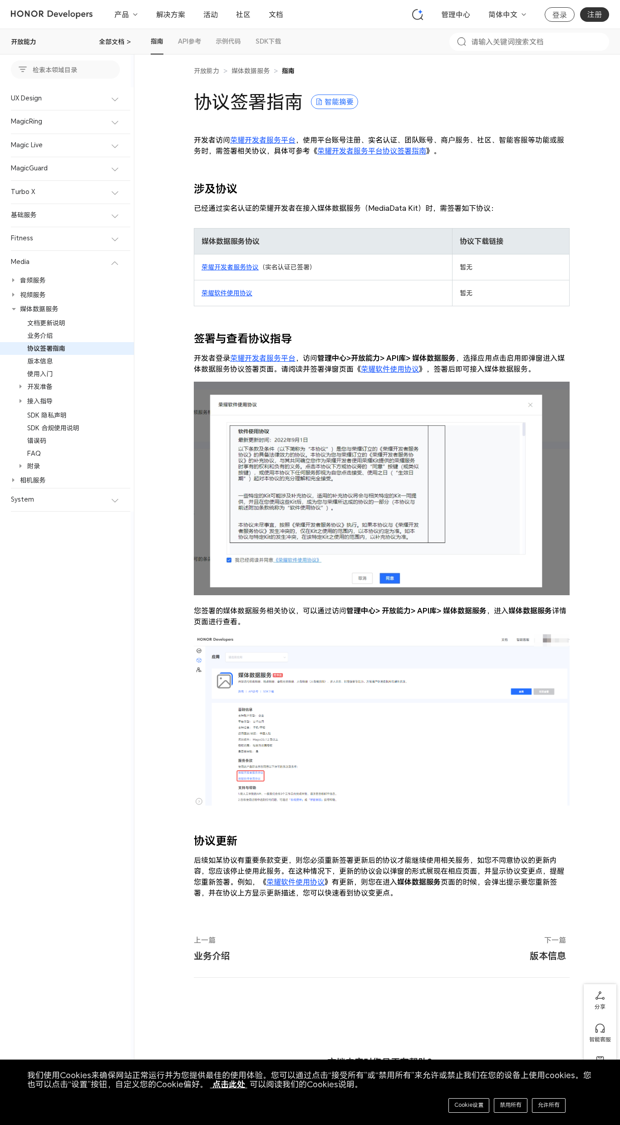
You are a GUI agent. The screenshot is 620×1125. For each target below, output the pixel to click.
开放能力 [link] (206, 71)
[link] (288, 71)
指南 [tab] (157, 41)
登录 (559, 15)
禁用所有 (511, 1104)
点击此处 (228, 1084)
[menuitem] (67, 98)
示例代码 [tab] (228, 41)
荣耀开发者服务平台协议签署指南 (371, 151)
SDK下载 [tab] (268, 41)
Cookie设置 (468, 1104)
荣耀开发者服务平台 (262, 140)
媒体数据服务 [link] (250, 71)
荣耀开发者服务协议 (230, 267)
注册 (594, 14)
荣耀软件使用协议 (227, 293)
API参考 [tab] (189, 41)
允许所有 (549, 1104)
